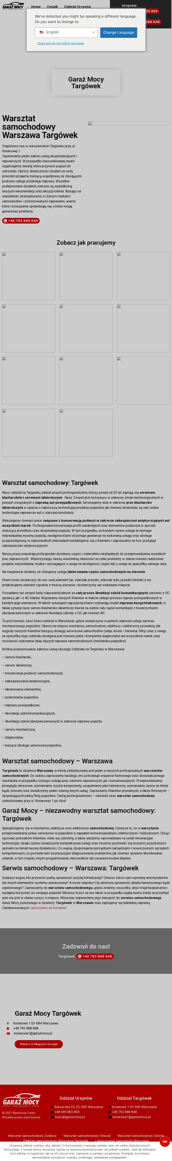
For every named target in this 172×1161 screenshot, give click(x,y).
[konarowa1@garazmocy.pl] (46, 1033)
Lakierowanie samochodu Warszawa (122, 1141)
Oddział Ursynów (77, 7)
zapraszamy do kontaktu (48, 908)
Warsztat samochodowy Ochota (140, 1136)
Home (36, 7)
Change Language (118, 32)
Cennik (52, 7)
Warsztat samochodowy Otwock (87, 1136)
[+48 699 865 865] (81, 1112)
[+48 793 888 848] (46, 1028)
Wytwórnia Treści (24, 1113)
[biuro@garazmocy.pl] (81, 1117)
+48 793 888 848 (22, 221)
